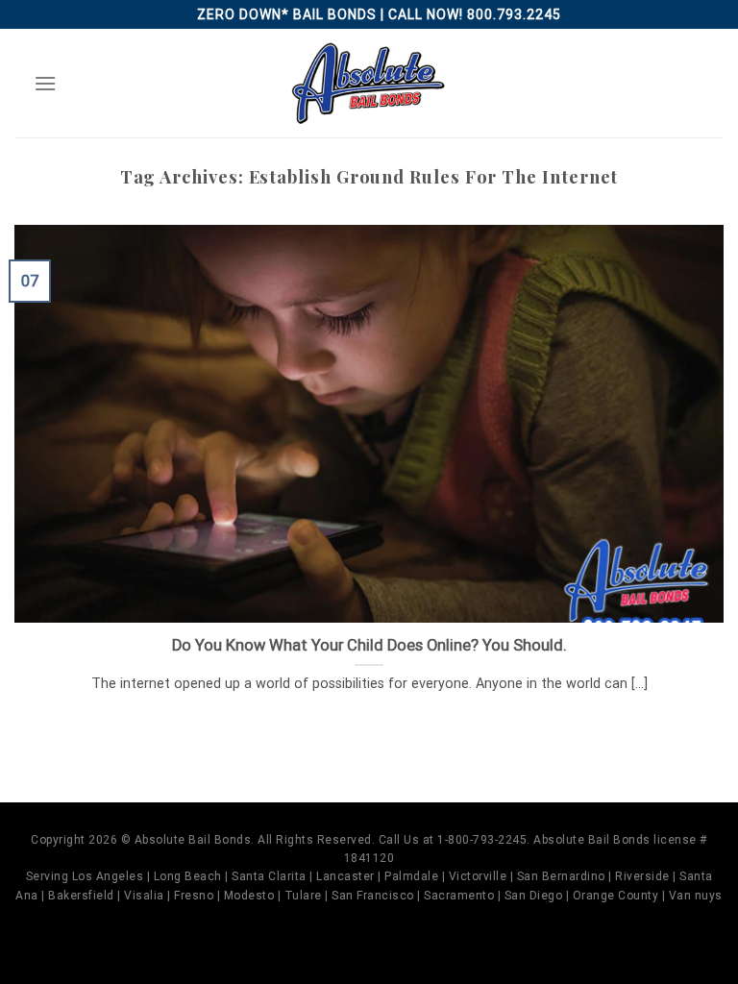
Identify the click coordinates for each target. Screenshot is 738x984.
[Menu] (45, 83)
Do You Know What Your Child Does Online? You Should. (369, 645)
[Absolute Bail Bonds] (369, 83)
